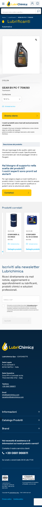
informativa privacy (32, 305)
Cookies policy (18, 499)
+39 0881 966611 (9, 386)
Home (4, 17)
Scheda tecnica (10, 106)
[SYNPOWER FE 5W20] (10, 220)
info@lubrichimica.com (10, 395)
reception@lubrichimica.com (13, 397)
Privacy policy (7, 499)
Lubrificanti (12, 17)
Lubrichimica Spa (14, 492)
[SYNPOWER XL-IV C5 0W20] (28, 220)
